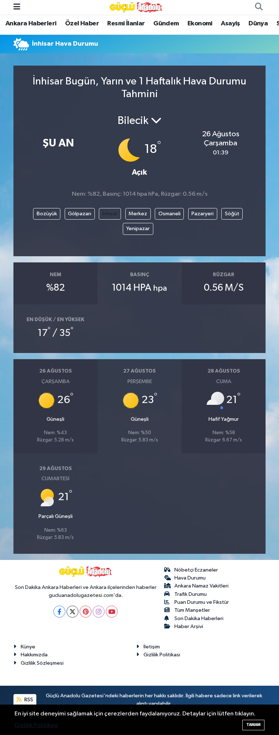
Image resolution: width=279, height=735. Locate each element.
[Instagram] (99, 612)
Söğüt (232, 213)
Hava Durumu (190, 578)
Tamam (253, 725)
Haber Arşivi (188, 626)
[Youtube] (112, 612)
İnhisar (110, 213)
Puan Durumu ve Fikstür (201, 602)
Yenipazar (138, 228)
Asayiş (230, 23)
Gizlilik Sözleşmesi (42, 663)
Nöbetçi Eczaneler (196, 570)
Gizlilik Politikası (161, 654)
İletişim (151, 646)
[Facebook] (59, 612)
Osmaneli (169, 213)
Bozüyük (47, 213)
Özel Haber (82, 23)
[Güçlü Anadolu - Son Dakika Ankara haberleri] (136, 7)
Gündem (166, 23)
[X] (72, 612)
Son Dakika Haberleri (198, 618)
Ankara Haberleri (30, 23)
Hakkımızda (34, 654)
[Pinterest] (86, 612)
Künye (28, 646)
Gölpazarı (79, 213)
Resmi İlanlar (126, 23)
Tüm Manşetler (192, 610)
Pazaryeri (202, 213)
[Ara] (259, 7)
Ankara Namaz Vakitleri (201, 586)
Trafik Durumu (190, 594)
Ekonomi (200, 23)
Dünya (258, 23)
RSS (28, 699)
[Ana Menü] (16, 7)
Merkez (138, 213)
